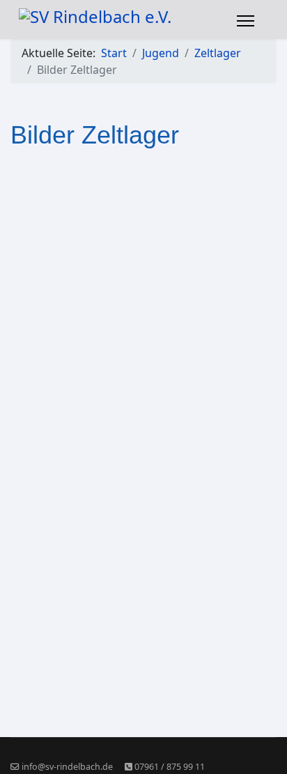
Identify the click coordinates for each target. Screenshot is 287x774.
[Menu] (245, 21)
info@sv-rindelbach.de (67, 767)
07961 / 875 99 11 (169, 767)
